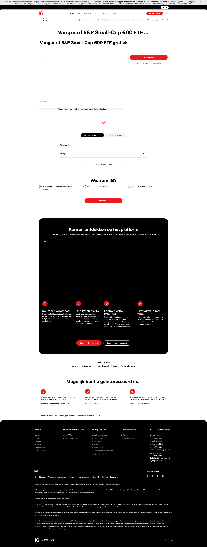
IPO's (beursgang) (152, 20)
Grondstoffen (39, 444)
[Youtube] (158, 476)
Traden (72, 13)
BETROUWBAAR (156, 63)
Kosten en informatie (92, 135)
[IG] (41, 13)
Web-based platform (100, 435)
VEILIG (146, 63)
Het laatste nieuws (128, 438)
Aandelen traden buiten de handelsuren (130, 20)
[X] (153, 476)
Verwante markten (115, 135)
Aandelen (38, 441)
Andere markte (40, 451)
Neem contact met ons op (160, 430)
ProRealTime (97, 444)
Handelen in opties (70, 438)
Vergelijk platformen (100, 454)
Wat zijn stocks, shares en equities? (87, 20)
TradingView (97, 441)
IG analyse (105, 13)
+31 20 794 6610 (156, 438)
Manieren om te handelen (73, 430)
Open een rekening (154, 13)
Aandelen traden (107, 20)
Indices (37, 438)
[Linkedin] (163, 476)
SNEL (139, 63)
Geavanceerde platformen (102, 451)
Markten (37, 430)
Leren (114, 13)
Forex (36, 435)
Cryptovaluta (39, 447)
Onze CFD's (67, 435)
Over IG (96, 13)
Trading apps (97, 438)
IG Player (124, 435)
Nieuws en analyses (128, 430)
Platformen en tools (84, 13)
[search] (166, 13)
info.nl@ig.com (156, 441)
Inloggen (165, 7)
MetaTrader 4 (97, 447)
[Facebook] (148, 476)
